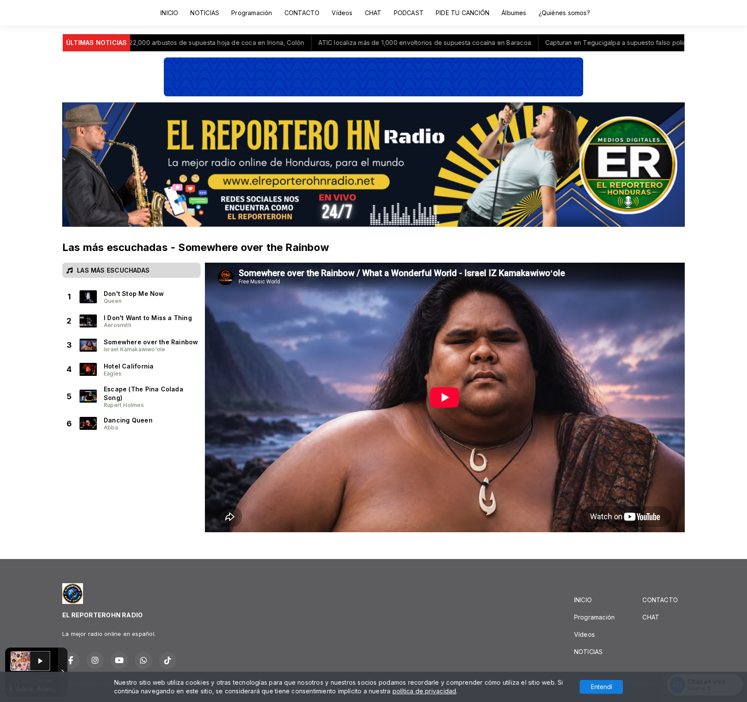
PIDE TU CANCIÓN (462, 12)
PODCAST (409, 12)
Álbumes (513, 12)
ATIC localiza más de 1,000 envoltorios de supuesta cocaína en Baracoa (338, 42)
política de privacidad (424, 691)
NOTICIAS (204, 12)
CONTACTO (302, 12)
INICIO (169, 12)
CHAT (373, 12)
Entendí (601, 686)
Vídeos (342, 12)
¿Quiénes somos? (564, 12)
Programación (251, 12)
